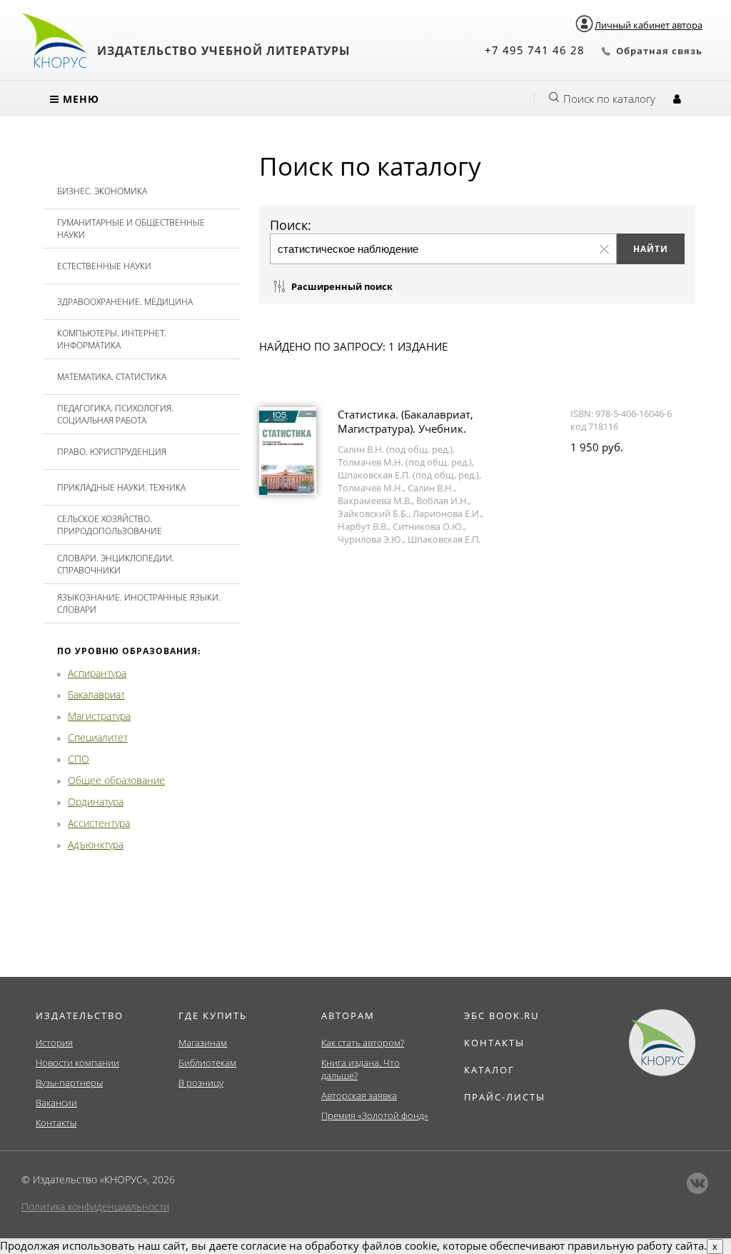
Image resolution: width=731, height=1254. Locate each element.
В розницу (200, 1082)
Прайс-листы (504, 1096)
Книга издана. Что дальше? (360, 1069)
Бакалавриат (96, 694)
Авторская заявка (359, 1095)
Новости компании (77, 1062)
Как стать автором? (362, 1042)
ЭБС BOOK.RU (501, 1015)
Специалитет (98, 737)
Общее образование (116, 780)
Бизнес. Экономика (102, 191)
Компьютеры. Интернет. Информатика (111, 339)
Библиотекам (207, 1062)
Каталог (489, 1069)
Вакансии (56, 1102)
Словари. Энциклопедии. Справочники (115, 564)
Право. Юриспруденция (111, 452)
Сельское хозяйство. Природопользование (109, 525)
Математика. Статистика (111, 377)
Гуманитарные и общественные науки (131, 228)
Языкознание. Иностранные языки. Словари (139, 603)
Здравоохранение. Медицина (125, 302)
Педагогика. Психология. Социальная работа (115, 414)
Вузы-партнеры (69, 1082)
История (54, 1042)
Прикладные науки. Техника (121, 487)
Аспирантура (97, 673)
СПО (78, 759)
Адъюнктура (95, 844)
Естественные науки (104, 266)
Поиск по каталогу (609, 98)
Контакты (56, 1122)
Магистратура (99, 716)
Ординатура (95, 801)
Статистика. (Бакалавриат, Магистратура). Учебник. (405, 421)
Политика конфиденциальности (95, 1206)
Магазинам (202, 1042)
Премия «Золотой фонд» (374, 1115)
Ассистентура (99, 823)
